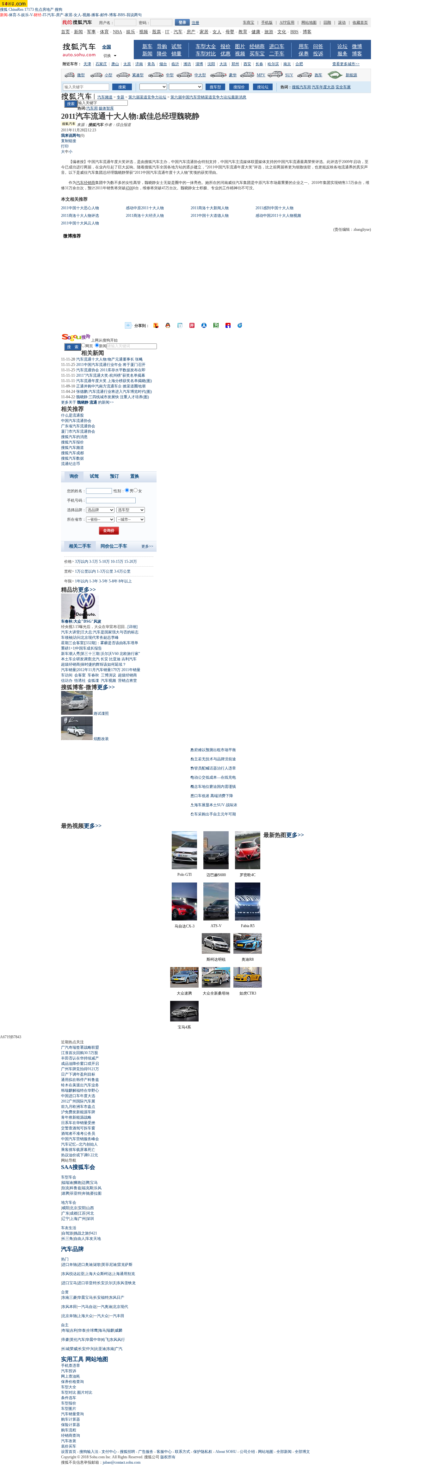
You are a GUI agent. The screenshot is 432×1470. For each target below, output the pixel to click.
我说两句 (134, 15)
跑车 (318, 75)
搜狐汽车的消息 (74, 437)
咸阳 (65, 1208)
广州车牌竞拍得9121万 (80, 1069)
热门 (65, 1259)
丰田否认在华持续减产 (80, 1058)
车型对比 (206, 53)
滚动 (342, 22)
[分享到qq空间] (167, 325)
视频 (86, 15)
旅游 (268, 31)
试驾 (176, 46)
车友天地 (93, 1238)
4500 (129, 188)
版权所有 (168, 1457)
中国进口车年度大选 (78, 1096)
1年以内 (81, 581)
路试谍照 (101, 713)
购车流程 (68, 1430)
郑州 (235, 64)
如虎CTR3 (247, 993)
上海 (73, 1218)
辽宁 (65, 1218)
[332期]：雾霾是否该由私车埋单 (111, 643)
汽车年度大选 (323, 87)
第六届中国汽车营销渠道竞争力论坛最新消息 (208, 97)
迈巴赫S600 (216, 875)
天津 (87, 64)
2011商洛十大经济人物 (145, 215)
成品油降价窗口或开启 (80, 1063)
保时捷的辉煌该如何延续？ (103, 664)
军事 (91, 31)
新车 (147, 46)
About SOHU (226, 1451)
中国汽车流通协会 (76, 420)
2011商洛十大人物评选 (80, 215)
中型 (170, 75)
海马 (102, 1330)
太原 (127, 64)
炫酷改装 (101, 739)
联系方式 (182, 1451)
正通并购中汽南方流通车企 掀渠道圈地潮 (110, 386)
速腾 (65, 1193)
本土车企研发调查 (76, 659)
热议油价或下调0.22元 (79, 1155)
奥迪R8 (248, 959)
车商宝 (248, 22)
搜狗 (58, 9)
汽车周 (92, 108)
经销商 (257, 46)
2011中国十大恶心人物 (80, 208)
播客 (95, 15)
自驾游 (67, 1233)
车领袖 (66, 637)
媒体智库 (106, 108)
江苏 (82, 1213)
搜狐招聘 (127, 1451)
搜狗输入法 (88, 1451)
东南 (110, 1349)
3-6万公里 (122, 571)
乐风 (98, 1188)
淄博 (199, 64)
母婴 (229, 31)
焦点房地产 (44, 9)
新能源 (351, 75)
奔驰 (85, 1193)
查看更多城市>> (346, 64)
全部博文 (302, 1451)
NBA (117, 31)
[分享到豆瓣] (216, 325)
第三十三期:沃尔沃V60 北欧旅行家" (110, 653)
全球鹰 (92, 1330)
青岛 (151, 64)
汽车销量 (68, 670)
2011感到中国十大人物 (274, 208)
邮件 (104, 15)
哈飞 (105, 1339)
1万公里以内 (85, 571)
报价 (225, 46)
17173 (29, 9)
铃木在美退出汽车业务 (80, 1085)
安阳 (82, 1208)
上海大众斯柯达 (98, 1274)
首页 (65, 31)
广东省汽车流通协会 (78, 426)
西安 (247, 64)
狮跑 (77, 1182)
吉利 (73, 1330)
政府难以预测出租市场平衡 (213, 750)
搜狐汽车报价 (72, 442)
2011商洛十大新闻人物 (210, 208)
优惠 (225, 53)
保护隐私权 (202, 1451)
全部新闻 (284, 1451)
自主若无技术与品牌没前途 (213, 759)
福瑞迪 (67, 1182)
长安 (104, 659)
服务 (342, 53)
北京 (73, 1208)
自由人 (79, 1238)
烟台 (163, 64)
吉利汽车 (129, 659)
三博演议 (108, 675)
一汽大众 (100, 1316)
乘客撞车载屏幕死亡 (78, 1149)
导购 (162, 46)
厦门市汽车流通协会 (78, 431)
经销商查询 (70, 1435)
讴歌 (97, 1264)
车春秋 (93, 675)
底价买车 (68, 1446)
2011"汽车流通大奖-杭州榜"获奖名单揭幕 (110, 375)
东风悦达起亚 (73, 1274)
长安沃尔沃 (106, 1283)
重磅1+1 (68, 648)
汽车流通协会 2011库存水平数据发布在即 (110, 370)
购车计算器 (70, 1419)
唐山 (115, 64)
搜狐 (4, 9)
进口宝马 (69, 1283)
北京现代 (120, 1306)
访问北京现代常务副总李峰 (96, 637)
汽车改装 (68, 1441)
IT (44, 15)
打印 (65, 146)
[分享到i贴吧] (228, 325)
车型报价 (68, 1403)
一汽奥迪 (104, 1306)
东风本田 (69, 1306)
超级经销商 (70, 664)
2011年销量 (130, 670)
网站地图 (309, 22)
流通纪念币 (70, 464)
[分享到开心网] (191, 325)
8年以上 (125, 581)
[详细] (132, 627)
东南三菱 (69, 1297)
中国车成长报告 (88, 648)
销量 (176, 53)
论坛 (342, 46)
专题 (120, 97)
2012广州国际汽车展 (78, 1101)
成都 (73, 1213)
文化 (281, 31)
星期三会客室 (72, 643)
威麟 (118, 1330)
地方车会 (68, 1202)
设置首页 (68, 1451)
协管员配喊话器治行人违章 (213, 768)
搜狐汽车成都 (72, 453)
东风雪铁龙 (126, 1283)
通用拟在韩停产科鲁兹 (80, 1079)
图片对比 (84, 1392)
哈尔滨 (273, 64)
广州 (82, 1218)
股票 (156, 31)
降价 (162, 53)
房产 (60, 15)
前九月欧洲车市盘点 (78, 1106)
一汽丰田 (116, 1316)
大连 (223, 64)
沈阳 (211, 64)
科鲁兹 (75, 1188)
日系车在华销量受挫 (78, 1123)
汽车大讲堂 (70, 632)
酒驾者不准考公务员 (78, 1133)
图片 (240, 46)
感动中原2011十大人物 (145, 208)
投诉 (318, 53)
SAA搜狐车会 (78, 1167)
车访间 (66, 675)
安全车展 (343, 87)
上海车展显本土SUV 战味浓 (213, 805)
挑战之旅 (81, 1233)
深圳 (90, 1218)
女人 (77, 15)
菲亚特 (75, 1193)
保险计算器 (70, 1425)
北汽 (96, 659)
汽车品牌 (72, 1249)
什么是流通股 (72, 415)
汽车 (51, 15)
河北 (90, 1213)
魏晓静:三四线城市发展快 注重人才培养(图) (112, 397)
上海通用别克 (123, 1274)
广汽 (118, 1349)
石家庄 (101, 64)
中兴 (90, 1349)
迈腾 (85, 1182)
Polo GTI (184, 874)
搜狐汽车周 (301, 87)
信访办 (66, 680)
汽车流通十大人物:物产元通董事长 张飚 (109, 359)
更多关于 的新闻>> (87, 402)
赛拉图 (96, 1193)
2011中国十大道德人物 (210, 215)
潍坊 (187, 64)
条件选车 (68, 1398)
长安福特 (100, 1297)
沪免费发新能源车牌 (78, 1112)
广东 (65, 1213)
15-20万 (130, 561)
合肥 (299, 64)
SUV (289, 75)
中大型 (200, 75)
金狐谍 (93, 680)
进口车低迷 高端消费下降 (211, 796)
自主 (65, 1325)
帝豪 (65, 1339)
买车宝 (257, 53)
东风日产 (116, 1297)
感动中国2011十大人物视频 (278, 215)
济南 (139, 64)
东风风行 (117, 1339)
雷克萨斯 (125, 1264)
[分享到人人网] (204, 325)
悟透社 (80, 680)
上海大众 (85, 1316)
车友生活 (68, 1228)
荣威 (73, 1349)
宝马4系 (184, 1027)
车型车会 (68, 1177)
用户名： (106, 23)
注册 (195, 23)
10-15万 (117, 561)
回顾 (327, 22)
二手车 (276, 53)
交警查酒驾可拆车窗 (78, 1128)
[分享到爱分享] (240, 325)
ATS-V (216, 926)
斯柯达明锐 (216, 959)
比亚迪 (114, 659)
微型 (81, 75)
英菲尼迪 (109, 1264)
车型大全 (206, 46)
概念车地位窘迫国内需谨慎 (213, 786)
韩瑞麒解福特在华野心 (80, 1090)
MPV (261, 75)
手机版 (267, 22)
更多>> (147, 546)
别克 (65, 1188)
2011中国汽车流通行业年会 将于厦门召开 (110, 364)
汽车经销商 (85, 182)
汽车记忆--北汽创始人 (79, 1144)
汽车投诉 (68, 1371)
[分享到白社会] (179, 325)
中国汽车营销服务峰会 (80, 1139)
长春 (259, 64)
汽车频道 (105, 97)
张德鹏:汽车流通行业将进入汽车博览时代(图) (114, 391)
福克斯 (87, 1188)
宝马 (94, 1182)
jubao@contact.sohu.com (121, 1462)
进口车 (276, 46)
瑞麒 (110, 1330)
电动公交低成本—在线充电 (213, 777)
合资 (65, 1292)
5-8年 (113, 581)
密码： (144, 23)
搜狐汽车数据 (72, 458)
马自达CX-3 (184, 926)
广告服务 (145, 1451)
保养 (304, 53)
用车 (304, 46)
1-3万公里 (105, 571)
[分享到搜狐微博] (155, 325)
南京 (287, 64)
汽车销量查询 (72, 1414)
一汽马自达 (86, 1306)
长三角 (67, 1238)
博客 (113, 15)
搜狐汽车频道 (72, 447)
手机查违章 (70, 1365)
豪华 (233, 75)
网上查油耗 (70, 1376)
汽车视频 (108, 680)
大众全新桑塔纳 (216, 993)
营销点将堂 (127, 680)
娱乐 (25, 15)
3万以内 (81, 561)
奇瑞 (65, 1330)
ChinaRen (16, 9)
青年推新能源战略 (76, 1117)
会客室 (80, 675)
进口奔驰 (69, 1264)
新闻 (78, 31)
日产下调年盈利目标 (78, 1074)
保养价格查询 (72, 1381)
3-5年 (103, 581)
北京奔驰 (69, 1316)
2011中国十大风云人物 (80, 223)
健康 (255, 31)
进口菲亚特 (86, 1283)
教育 (242, 31)
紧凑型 (138, 75)
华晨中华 (93, 1339)
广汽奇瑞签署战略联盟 (80, 1047)
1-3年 (93, 581)
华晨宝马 (85, 1297)
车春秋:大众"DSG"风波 (81, 621)
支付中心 (109, 1451)
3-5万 (93, 561)
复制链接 (68, 141)
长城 (65, 1349)
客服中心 (164, 1451)
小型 (108, 75)
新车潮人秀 (70, 653)
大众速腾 (184, 993)
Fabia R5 (248, 926)
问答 (318, 46)
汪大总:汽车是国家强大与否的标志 (110, 632)
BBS (121, 15)
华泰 (82, 1330)
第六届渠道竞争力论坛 (147, 97)
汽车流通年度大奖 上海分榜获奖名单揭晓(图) (114, 381)
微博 (357, 46)
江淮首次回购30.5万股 (79, 1053)
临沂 (175, 64)
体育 (12, 15)
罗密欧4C (248, 875)
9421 (93, 1233)
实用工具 (72, 1359)
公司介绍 (247, 1451)
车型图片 (68, 1408)
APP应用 (287, 22)
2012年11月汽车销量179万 (98, 670)
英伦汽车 (77, 1339)
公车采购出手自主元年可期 (213, 814)
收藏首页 (360, 22)
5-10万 (104, 561)
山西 (90, 1208)
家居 (68, 15)
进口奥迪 (85, 1264)
